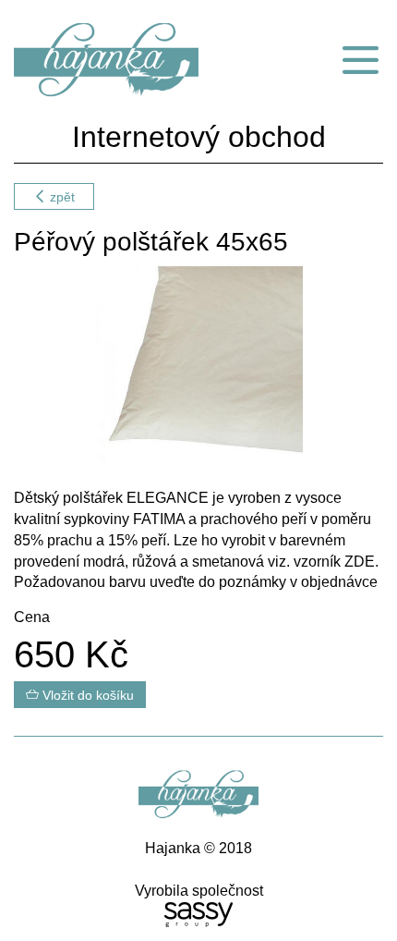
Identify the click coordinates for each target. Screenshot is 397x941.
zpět (60, 196)
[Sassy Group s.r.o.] (198, 914)
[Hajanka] (132, 60)
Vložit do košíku (86, 695)
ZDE (359, 561)
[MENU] (360, 60)
